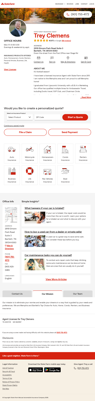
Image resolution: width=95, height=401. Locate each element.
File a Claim (25, 132)
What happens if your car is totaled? (44, 208)
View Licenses (10, 69)
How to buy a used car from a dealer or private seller (53, 232)
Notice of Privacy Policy (11, 382)
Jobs (77, 4)
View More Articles (56, 279)
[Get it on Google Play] (52, 369)
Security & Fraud (8, 371)
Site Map (5, 389)
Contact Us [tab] (17, 294)
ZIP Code (40, 117)
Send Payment (70, 132)
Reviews (70, 4)
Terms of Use (7, 378)
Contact (84, 4)
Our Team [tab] (78, 294)
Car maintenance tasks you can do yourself (48, 255)
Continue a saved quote (14, 126)
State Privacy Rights (9, 385)
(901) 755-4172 (9, 258)
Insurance (59, 4)
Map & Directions (9, 247)
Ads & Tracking (7, 368)
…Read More (85, 97)
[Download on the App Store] (35, 369)
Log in (91, 4)
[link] (8, 4)
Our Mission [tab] (47, 294)
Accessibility (7, 375)
